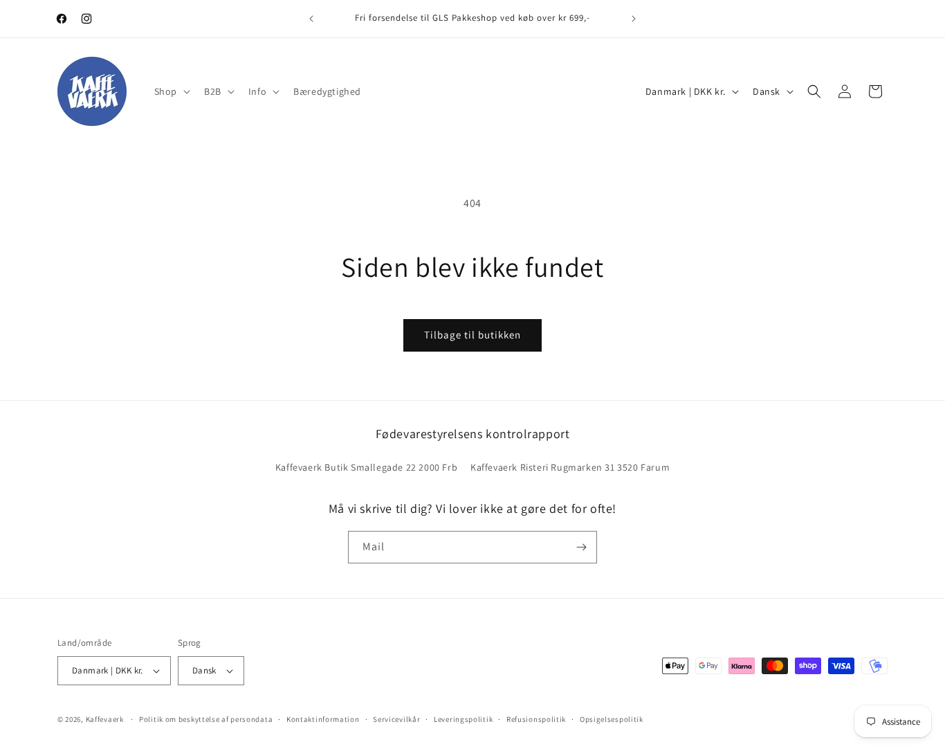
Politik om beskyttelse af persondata (206, 719)
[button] (171, 91)
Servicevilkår (396, 719)
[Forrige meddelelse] (311, 19)
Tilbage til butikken (472, 334)
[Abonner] (581, 547)
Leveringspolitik (463, 719)
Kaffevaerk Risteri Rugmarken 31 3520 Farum (570, 467)
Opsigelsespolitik (611, 719)
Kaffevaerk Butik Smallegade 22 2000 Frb (366, 467)
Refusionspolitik (536, 719)
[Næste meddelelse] (633, 19)
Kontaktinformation (323, 719)
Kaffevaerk (105, 719)
